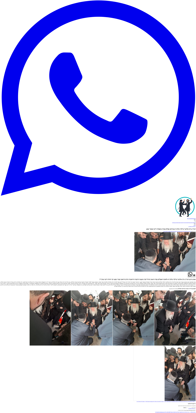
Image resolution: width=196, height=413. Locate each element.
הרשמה (185, 407)
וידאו (183, 222)
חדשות (191, 222)
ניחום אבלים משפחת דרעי (170, 231)
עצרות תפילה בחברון (178, 412)
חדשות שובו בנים (188, 231)
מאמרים (193, 222)
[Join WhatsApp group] (98, 195)
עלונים (177, 222)
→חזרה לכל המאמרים (192, 226)
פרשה (179, 222)
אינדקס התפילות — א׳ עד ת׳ (191, 412)
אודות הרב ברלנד (184, 412)
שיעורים (181, 222)
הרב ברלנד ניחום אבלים (182, 231)
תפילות (189, 222)
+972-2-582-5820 (167, 412)
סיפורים (186, 222)
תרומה (195, 225)
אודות (173, 222)
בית (195, 222)
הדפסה (194, 276)
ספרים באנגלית (172, 412)
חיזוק (184, 222)
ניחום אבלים (176, 231)
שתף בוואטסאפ (190, 276)
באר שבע (164, 231)
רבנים (175, 222)
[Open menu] (195, 221)
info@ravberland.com (160, 412)
